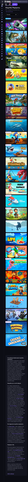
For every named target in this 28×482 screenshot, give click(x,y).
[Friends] (2, 4)
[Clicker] (2, 27)
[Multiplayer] (2, 19)
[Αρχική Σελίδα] (2, 6)
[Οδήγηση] (2, 42)
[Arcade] (2, 25)
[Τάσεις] (2, 13)
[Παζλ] (2, 45)
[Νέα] (2, 10)
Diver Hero (12, 426)
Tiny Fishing (20, 394)
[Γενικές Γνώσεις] (2, 34)
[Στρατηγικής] (2, 54)
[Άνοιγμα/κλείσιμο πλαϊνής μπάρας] (2, 1)
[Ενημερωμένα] (2, 15)
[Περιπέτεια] (2, 47)
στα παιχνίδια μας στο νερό (15, 450)
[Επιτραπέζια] (2, 38)
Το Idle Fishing (19, 398)
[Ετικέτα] (2, 59)
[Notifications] (9, 4)
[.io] (2, 29)
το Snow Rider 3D (20, 458)
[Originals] (2, 17)
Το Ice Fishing (13, 406)
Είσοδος (15, 4)
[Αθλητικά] (2, 31)
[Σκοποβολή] (2, 51)
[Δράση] (2, 36)
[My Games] (6, 4)
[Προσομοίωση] (2, 49)
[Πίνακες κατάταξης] (2, 21)
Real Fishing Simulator (18, 433)
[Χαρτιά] (2, 56)
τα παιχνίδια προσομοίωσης (13, 456)
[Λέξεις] (2, 40)
